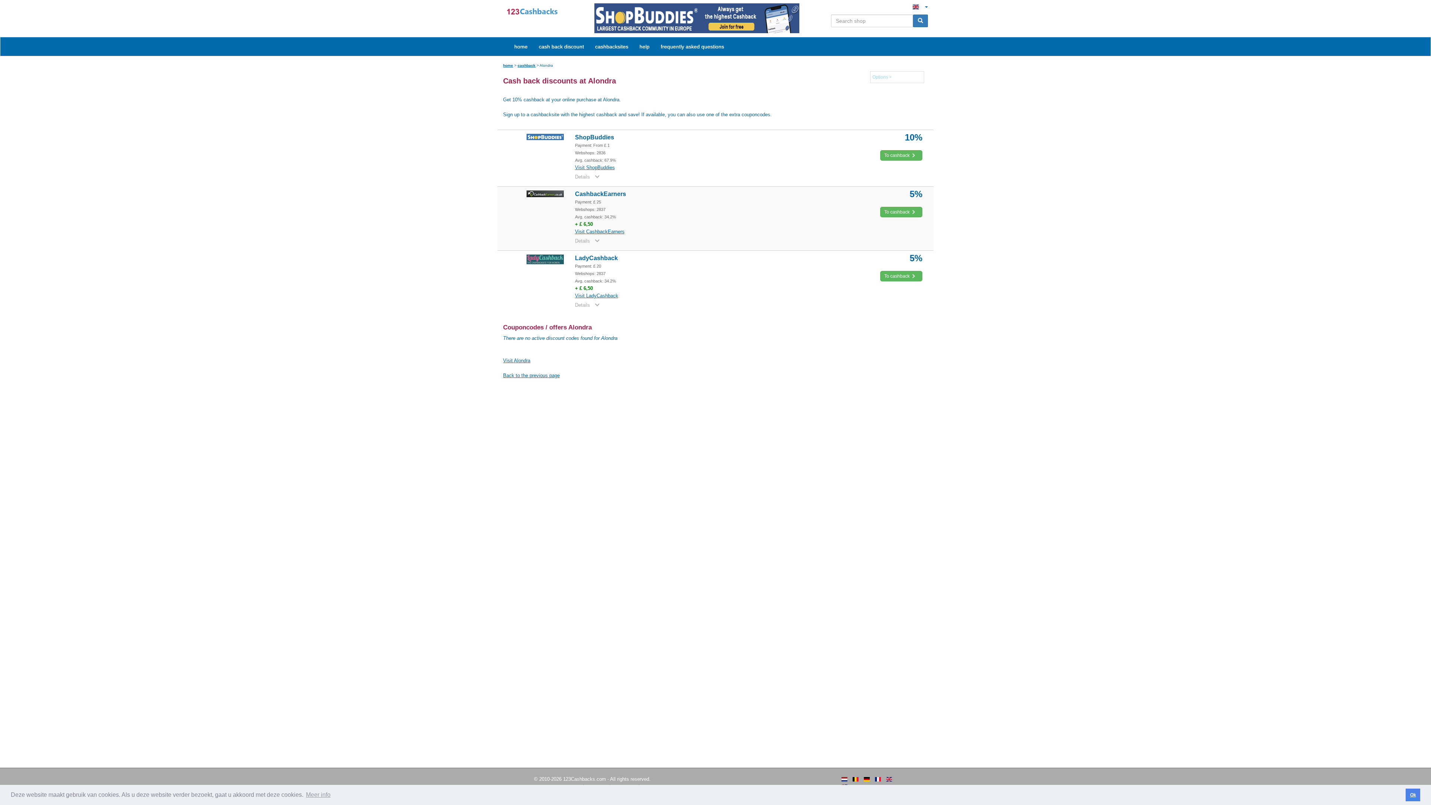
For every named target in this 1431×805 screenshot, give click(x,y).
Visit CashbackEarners (600, 231)
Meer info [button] (318, 795)
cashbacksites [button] (611, 47)
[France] (878, 779)
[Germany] (867, 779)
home (521, 47)
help (644, 47)
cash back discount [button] (561, 47)
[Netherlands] (844, 779)
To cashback (897, 155)
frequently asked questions (692, 47)
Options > (882, 77)
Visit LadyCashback (596, 296)
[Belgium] (856, 779)
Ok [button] (1413, 795)
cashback (527, 65)
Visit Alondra (516, 360)
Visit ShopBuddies (595, 167)
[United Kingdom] (889, 779)
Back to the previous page (531, 375)
